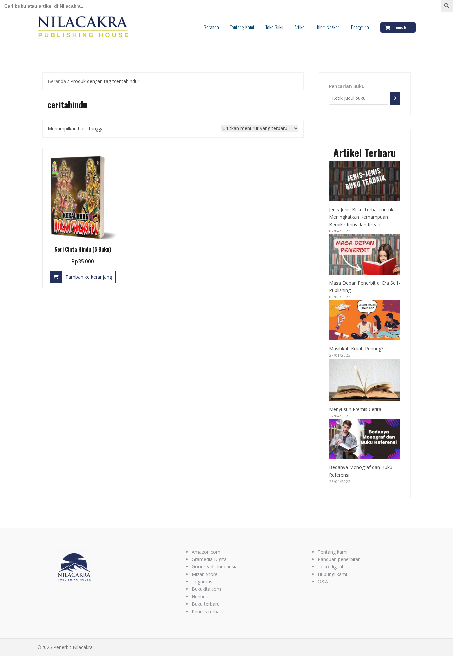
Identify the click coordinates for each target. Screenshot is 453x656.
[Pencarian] (395, 98)
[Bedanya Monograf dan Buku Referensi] (365, 439)
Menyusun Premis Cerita (355, 409)
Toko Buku (274, 27)
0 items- (400, 27)
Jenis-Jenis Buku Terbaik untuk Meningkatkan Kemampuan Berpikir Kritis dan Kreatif (361, 217)
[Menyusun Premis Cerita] (365, 380)
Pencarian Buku (347, 86)
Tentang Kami (242, 27)
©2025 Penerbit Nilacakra (65, 647)
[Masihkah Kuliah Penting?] (365, 320)
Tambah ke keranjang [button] (88, 277)
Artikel (300, 27)
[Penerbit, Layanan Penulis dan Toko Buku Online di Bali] (83, 26)
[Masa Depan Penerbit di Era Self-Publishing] (365, 254)
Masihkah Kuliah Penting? (356, 348)
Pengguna (360, 27)
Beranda (211, 27)
